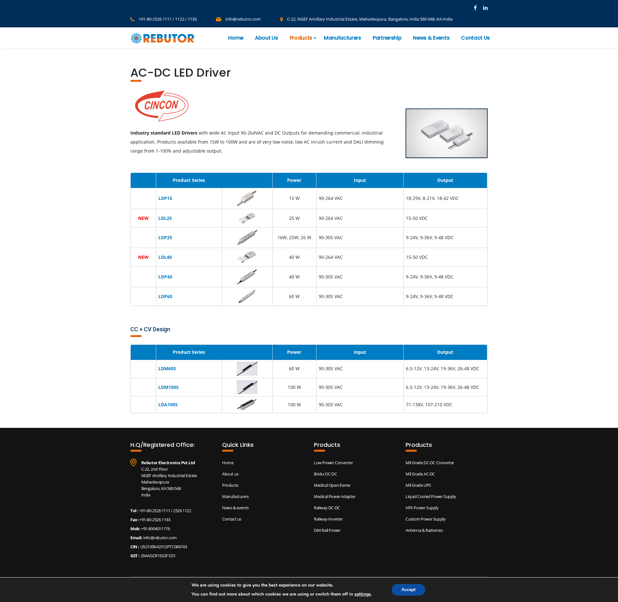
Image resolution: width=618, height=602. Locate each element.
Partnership (387, 38)
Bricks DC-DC (325, 474)
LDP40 (165, 277)
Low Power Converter (333, 463)
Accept (408, 590)
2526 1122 (182, 510)
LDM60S (167, 368)
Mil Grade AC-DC (420, 474)
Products (301, 38)
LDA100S (168, 404)
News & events (235, 508)
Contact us (231, 519)
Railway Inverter (328, 519)
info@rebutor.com (243, 19)
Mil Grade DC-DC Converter (430, 463)
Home (235, 38)
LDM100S (168, 387)
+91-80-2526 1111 (154, 510)
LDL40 (165, 257)
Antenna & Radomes (424, 530)
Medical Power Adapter (335, 496)
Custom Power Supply (425, 519)
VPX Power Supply (422, 508)
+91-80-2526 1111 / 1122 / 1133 (168, 19)
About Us (266, 38)
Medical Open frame (332, 485)
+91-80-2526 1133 (154, 519)
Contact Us (475, 38)
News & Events (431, 38)
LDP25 (165, 237)
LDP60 (165, 296)
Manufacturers (342, 38)
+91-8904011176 (155, 528)
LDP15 (165, 198)
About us (230, 474)
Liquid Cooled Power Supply (431, 496)
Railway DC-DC (327, 508)
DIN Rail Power (327, 530)
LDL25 (165, 218)
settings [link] (362, 594)
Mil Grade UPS (418, 485)
